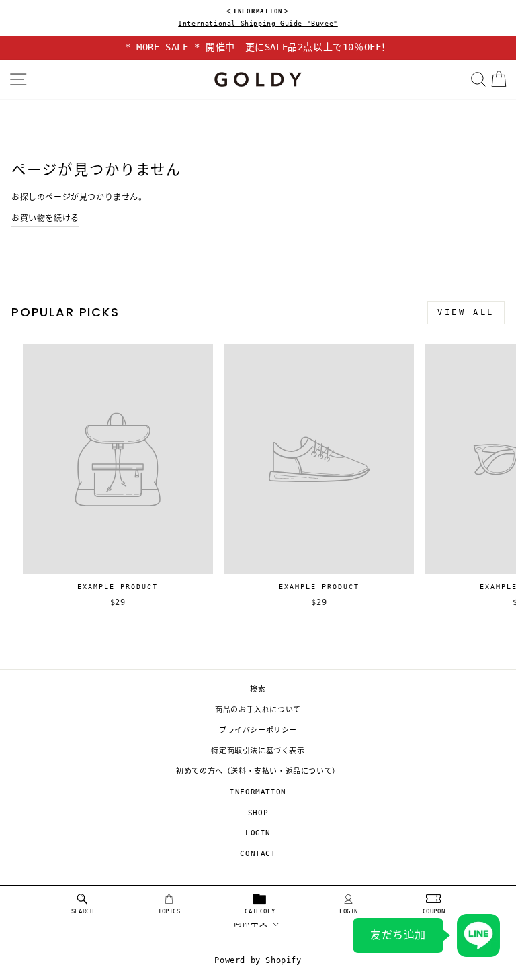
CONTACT (257, 853)
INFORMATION (258, 792)
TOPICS (169, 911)
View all (465, 312)
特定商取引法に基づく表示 (257, 751)
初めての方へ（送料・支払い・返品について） (258, 771)
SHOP (258, 812)
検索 (257, 689)
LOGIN (348, 911)
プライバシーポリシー (258, 730)
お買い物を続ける (45, 218)
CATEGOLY (260, 911)
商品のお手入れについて (258, 710)
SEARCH (82, 911)
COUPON (434, 911)
